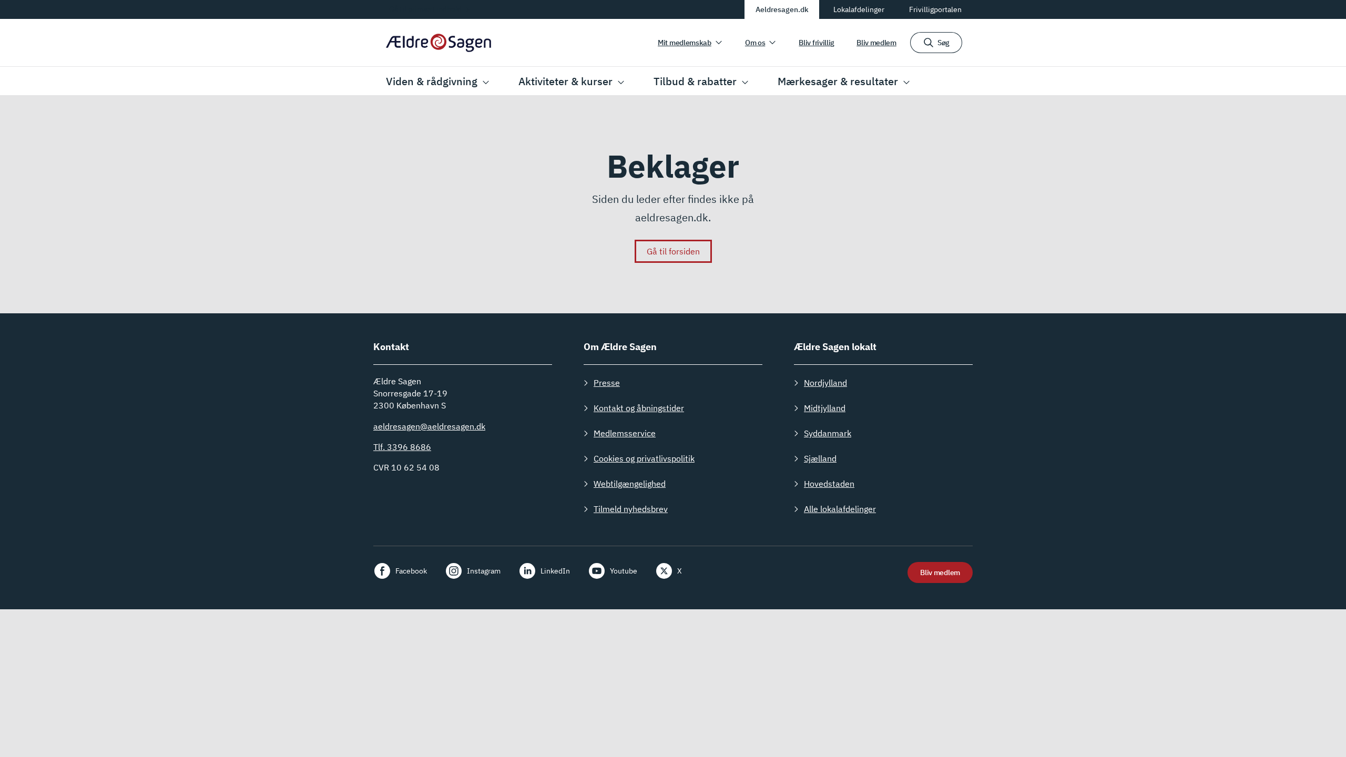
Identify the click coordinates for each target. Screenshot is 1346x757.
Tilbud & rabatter (695, 81)
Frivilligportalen (935, 9)
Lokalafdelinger (858, 9)
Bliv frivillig (816, 42)
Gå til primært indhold (425, 9)
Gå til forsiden (673, 251)
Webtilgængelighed (630, 483)
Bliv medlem (876, 42)
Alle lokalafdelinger (840, 509)
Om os (755, 42)
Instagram (484, 571)
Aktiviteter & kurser (565, 81)
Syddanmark (827, 433)
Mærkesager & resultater (838, 81)
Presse (607, 382)
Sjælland (820, 458)
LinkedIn (555, 571)
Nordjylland (825, 382)
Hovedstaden (829, 483)
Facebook (411, 571)
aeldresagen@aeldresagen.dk (429, 426)
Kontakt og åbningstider (639, 408)
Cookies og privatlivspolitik (644, 458)
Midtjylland (824, 408)
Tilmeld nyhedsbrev (631, 509)
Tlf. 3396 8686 (402, 447)
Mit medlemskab (684, 42)
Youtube (623, 571)
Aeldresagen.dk (782, 9)
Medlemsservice (625, 433)
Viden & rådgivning (431, 81)
